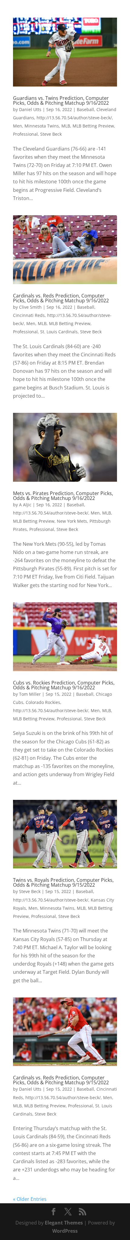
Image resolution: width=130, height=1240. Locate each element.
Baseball (85, 109)
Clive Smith (30, 307)
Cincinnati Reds (29, 315)
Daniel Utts (30, 109)
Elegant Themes (64, 1222)
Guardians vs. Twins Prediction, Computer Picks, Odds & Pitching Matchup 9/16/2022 (61, 100)
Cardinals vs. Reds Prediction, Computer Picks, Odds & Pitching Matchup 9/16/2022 (61, 298)
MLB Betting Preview (93, 126)
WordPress (65, 1231)
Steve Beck (51, 134)
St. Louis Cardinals (59, 332)
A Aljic (25, 505)
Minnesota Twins (41, 126)
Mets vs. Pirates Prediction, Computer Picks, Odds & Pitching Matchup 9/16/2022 (63, 495)
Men (17, 126)
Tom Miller (30, 694)
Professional (25, 134)
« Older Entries (30, 1199)
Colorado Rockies (43, 702)
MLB (65, 126)
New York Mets (72, 521)
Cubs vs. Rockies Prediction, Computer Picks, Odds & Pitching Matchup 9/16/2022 (64, 685)
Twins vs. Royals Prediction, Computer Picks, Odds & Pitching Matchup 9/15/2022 (63, 882)
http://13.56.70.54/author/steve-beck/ (74, 118)
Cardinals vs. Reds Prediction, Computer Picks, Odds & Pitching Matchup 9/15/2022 (61, 1080)
